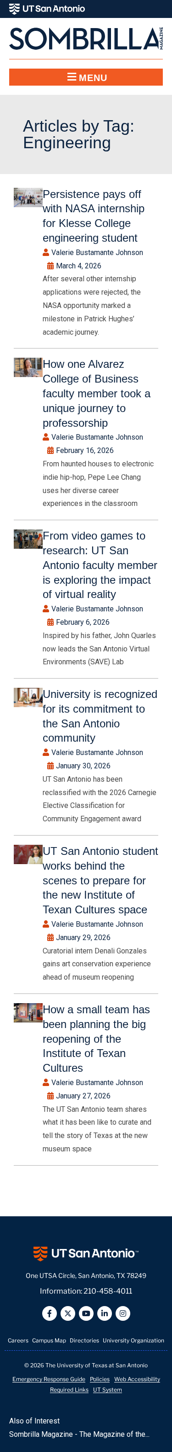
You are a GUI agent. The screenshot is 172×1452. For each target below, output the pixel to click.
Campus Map (49, 1340)
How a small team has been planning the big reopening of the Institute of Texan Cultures (96, 1038)
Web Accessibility (137, 1379)
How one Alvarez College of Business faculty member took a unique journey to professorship (96, 393)
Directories (84, 1340)
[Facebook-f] (49, 1313)
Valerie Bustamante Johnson (97, 252)
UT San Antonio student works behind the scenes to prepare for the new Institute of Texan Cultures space (100, 880)
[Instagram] (123, 1313)
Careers (18, 1340)
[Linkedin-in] (104, 1313)
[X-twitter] (68, 1313)
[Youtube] (86, 1313)
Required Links (69, 1389)
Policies (100, 1379)
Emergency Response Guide (48, 1379)
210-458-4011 (107, 1291)
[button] (86, 77)
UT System (107, 1389)
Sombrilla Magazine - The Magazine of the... (79, 1434)
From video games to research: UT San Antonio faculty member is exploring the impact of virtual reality (100, 564)
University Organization (133, 1340)
